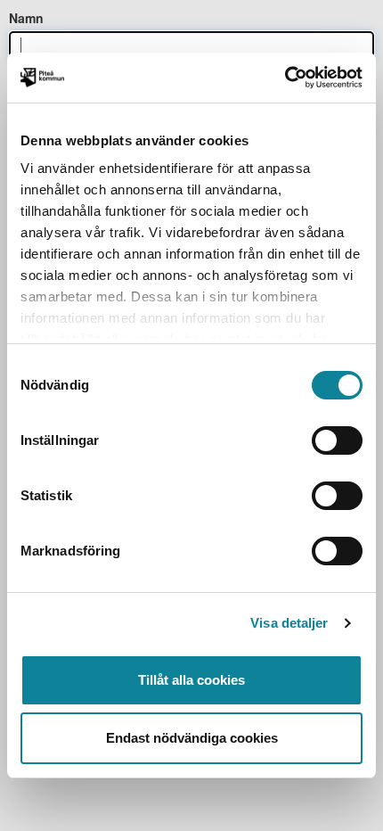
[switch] (337, 440)
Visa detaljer (289, 622)
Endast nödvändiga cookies (192, 737)
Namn (26, 18)
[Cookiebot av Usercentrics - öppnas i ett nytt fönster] (285, 77)
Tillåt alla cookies (191, 679)
